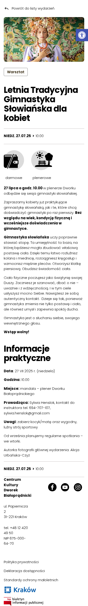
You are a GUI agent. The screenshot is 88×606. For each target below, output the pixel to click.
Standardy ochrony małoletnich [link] (31, 579)
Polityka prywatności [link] (21, 561)
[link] (82, 35)
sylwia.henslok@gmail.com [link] (27, 413)
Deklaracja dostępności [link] (24, 570)
